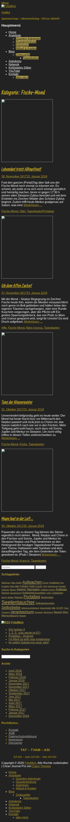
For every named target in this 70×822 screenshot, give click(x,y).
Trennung (5, 612)
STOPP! (59, 608)
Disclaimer (15, 742)
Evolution (5, 586)
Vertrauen (38, 612)
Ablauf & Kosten (26, 48)
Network (14, 64)
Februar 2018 (17, 677)
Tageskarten (31, 58)
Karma (5, 592)
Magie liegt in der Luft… (17, 518)
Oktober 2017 (17, 690)
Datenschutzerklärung (23, 736)
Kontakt (13, 74)
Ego (62, 583)
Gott (45, 586)
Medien (11, 597)
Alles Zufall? (16, 583)
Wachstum (48, 612)
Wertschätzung (9, 615)
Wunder (22, 616)
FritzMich (5, 12)
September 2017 (19, 693)
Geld (32, 586)
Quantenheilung (26, 41)
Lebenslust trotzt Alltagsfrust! (21, 168)
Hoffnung (5, 590)
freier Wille (14, 586)
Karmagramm (16, 593)
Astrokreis (15, 61)
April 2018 (15, 670)
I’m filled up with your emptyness (29, 639)
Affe (3, 327)
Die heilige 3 (17, 629)
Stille (53, 608)
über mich (22, 77)
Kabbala (61, 589)
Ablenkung (6, 583)
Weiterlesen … (33, 205)
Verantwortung (22, 612)
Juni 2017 (15, 696)
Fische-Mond (9, 211)
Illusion (13, 590)
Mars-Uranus (34, 327)
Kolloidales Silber (20, 67)
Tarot (66, 608)
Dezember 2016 (19, 716)
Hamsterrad (53, 586)
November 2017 (19, 686)
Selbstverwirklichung (30, 608)
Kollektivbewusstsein (34, 592)
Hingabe (62, 586)
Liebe (48, 593)
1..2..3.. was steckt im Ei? (25, 632)
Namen (19, 597)
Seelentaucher (18, 602)
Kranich (24, 560)
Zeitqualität (23, 54)
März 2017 (15, 706)
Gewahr (38, 586)
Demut (45, 583)
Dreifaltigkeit (54, 583)
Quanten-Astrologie (28, 38)
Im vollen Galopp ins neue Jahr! (29, 642)
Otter (22, 211)
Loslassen (57, 592)
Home (12, 32)
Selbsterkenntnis (45, 603)
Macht (4, 597)
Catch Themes (41, 766)
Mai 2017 (14, 699)
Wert (65, 612)
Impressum (16, 739)
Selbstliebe (10, 607)
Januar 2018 (17, 680)
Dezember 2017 (19, 683)
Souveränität (45, 608)
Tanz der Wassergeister (16, 401)
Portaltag (48, 211)
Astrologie (22, 45)
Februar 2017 (17, 709)
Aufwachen (32, 582)
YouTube (14, 70)
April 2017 (15, 703)
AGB (12, 733)
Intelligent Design (48, 590)
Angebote (15, 35)
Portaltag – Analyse (21, 636)
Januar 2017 (17, 712)
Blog (12, 51)
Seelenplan (47, 597)
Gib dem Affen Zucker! (16, 285)
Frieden (24, 586)
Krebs (23, 444)
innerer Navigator (28, 589)
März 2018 (15, 674)
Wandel (58, 612)
